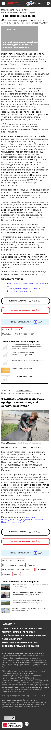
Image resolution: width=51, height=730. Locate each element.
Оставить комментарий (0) (25, 310)
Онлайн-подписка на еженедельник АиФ (24, 635)
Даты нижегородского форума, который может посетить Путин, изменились (27, 594)
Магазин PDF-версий (24, 632)
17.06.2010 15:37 (7, 10)
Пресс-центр (35, 628)
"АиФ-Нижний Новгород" (29, 443)
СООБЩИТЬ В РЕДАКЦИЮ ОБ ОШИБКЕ (20, 646)
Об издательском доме (14, 628)
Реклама (6, 632)
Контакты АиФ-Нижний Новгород (20, 642)
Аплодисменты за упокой (22, 376)
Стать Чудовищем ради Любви (22, 288)
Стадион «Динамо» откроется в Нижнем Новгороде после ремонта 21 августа (27, 602)
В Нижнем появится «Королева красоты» (28, 360)
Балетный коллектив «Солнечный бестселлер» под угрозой (25, 354)
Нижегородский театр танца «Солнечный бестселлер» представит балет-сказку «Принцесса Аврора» (28, 347)
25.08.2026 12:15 (7, 391)
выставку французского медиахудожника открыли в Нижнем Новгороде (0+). (23, 519)
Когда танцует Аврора (17, 291)
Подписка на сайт (12, 639)
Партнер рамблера (23, 718)
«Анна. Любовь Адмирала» (22, 368)
